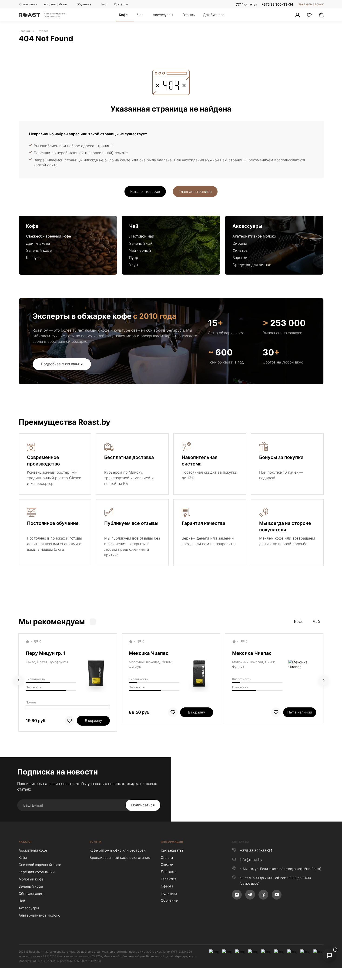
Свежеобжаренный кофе (48, 236)
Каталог (26, 841)
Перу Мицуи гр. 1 (46, 653)
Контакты (240, 841)
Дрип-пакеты (38, 243)
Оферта (167, 886)
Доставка (169, 872)
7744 (246, 4)
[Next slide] (323, 680)
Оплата (167, 857)
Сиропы (239, 243)
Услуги (95, 841)
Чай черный (140, 250)
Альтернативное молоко (254, 236)
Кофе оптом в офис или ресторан (118, 850)
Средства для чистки (252, 264)
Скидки (167, 864)
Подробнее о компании (62, 364)
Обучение (169, 900)
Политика (169, 893)
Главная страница (195, 191)
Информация (172, 841)
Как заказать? (172, 850)
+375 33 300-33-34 (277, 4)
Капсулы (33, 257)
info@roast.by (251, 859)
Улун (133, 264)
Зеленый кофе (39, 250)
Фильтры (240, 250)
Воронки (240, 257)
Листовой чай (141, 236)
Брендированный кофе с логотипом (120, 857)
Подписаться (143, 805)
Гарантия (168, 879)
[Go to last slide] (18, 680)
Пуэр (133, 257)
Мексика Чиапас (148, 653)
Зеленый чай (141, 243)
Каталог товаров (145, 191)
